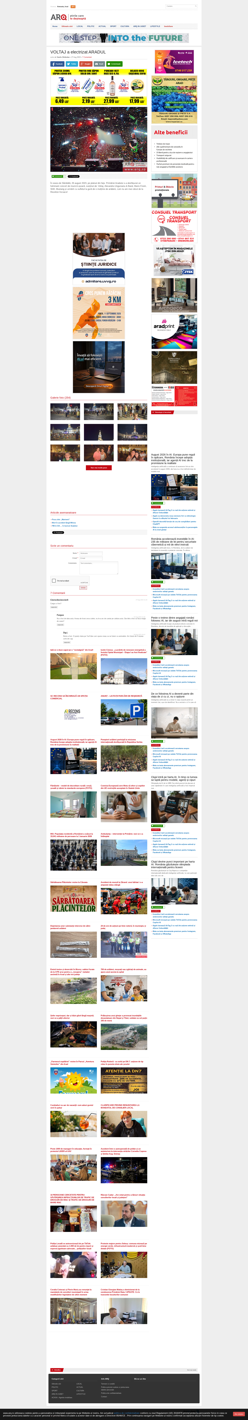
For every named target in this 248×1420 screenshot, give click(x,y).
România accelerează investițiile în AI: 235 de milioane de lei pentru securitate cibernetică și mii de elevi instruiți (173, 541)
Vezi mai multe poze (99, 468)
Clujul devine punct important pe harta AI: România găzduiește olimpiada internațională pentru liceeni (173, 864)
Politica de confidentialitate (111, 1393)
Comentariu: (72, 563)
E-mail (75, 558)
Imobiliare (168, 26)
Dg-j (65, 633)
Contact (104, 1397)
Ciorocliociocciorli (59, 600)
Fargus (60, 615)
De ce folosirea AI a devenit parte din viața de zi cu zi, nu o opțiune (172, 695)
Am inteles (239, 1414)
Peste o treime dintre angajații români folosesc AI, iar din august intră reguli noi (174, 619)
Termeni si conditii (108, 1384)
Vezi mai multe (191, 1370)
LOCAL (80, 26)
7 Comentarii (87, 57)
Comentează (58, 176)
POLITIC (90, 26)
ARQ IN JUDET (139, 26)
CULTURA (125, 26)
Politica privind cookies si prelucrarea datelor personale (115, 1388)
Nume (75, 553)
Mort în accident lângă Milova (64, 523)
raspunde (54, 607)
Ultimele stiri (67, 26)
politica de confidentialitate (127, 1413)
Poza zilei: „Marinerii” (61, 519)
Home (54, 26)
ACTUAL (102, 26)
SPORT (113, 26)
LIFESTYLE (155, 26)
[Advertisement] (99, 212)
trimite (83, 588)
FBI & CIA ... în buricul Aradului (65, 526)
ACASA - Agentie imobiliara (62, 1398)
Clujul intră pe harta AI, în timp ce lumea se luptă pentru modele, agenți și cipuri (174, 778)
